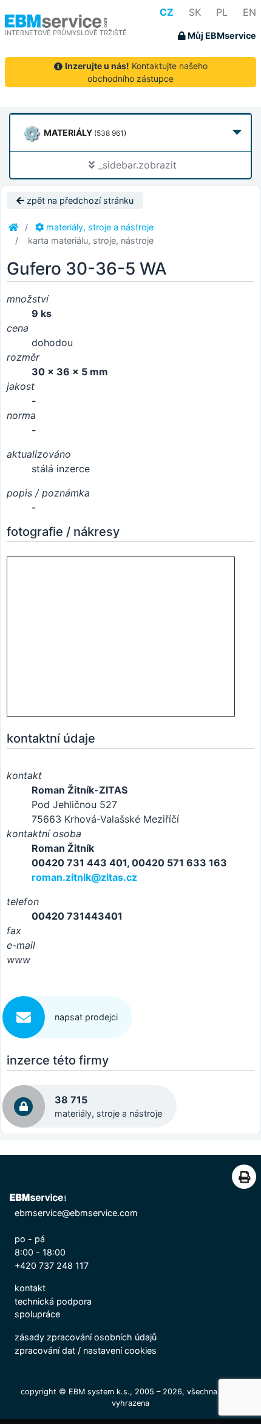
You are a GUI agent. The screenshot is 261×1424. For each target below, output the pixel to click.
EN (249, 12)
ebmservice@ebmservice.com (76, 1213)
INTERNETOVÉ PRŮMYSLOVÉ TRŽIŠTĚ (66, 32)
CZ (167, 12)
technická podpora (53, 1301)
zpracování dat (45, 1350)
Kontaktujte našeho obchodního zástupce (136, 72)
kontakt (30, 1288)
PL (222, 12)
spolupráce (37, 1314)
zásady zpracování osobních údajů (86, 1337)
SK (195, 12)
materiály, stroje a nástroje (99, 227)
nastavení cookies (120, 1350)
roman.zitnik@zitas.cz (84, 877)
